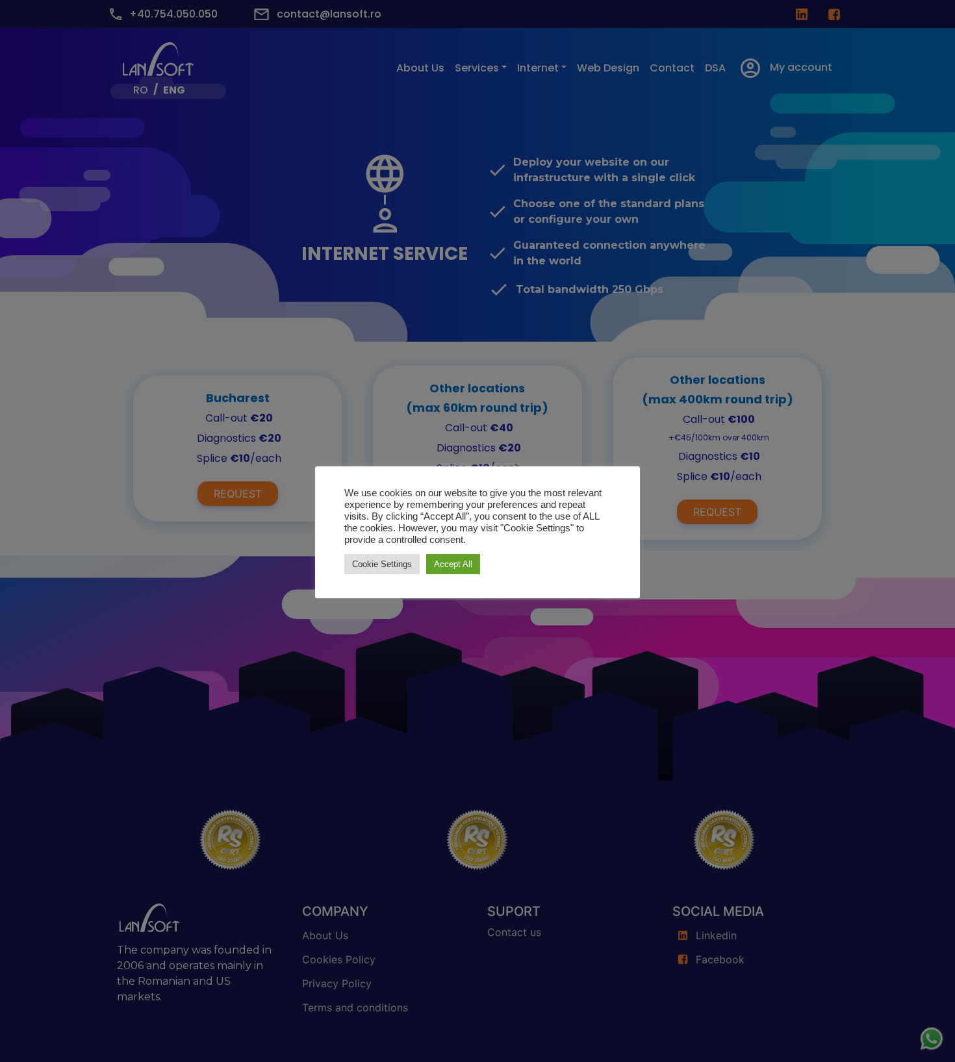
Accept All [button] (453, 564)
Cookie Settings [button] (382, 564)
